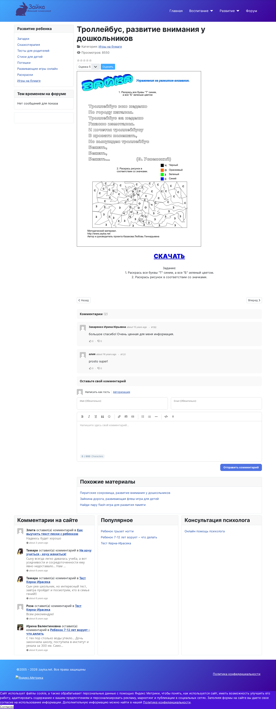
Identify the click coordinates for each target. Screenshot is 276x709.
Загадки (23, 39)
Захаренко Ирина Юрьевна (107, 326)
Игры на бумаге (29, 81)
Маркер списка (156, 416)
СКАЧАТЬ (169, 256)
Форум (251, 11)
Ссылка (119, 416)
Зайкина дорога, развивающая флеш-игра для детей (119, 499)
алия (92, 354)
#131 (123, 354)
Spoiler (173, 416)
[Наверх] (269, 702)
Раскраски (25, 75)
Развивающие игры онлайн (37, 69)
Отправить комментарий (241, 467)
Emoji (109, 416)
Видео (132, 416)
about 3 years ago (38, 542)
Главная (176, 11)
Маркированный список (142, 416)
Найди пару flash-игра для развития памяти (113, 505)
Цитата (102, 416)
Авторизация (121, 392)
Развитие (227, 11)
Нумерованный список (149, 416)
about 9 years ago (38, 650)
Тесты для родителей (33, 51)
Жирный (82, 416)
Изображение (126, 416)
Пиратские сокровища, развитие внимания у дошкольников (125, 493)
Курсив (89, 416)
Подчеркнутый (96, 416)
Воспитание (198, 11)
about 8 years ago (38, 618)
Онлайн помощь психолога (205, 531)
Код (166, 416)
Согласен (7, 707)
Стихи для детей (30, 57)
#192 (153, 327)
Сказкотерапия (28, 45)
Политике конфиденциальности (167, 702)
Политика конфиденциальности (236, 674)
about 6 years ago (38, 570)
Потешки (24, 63)
